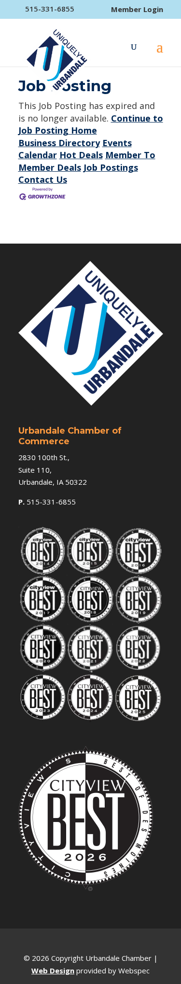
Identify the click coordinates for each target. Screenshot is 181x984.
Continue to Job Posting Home (90, 124)
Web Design (52, 970)
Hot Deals (81, 155)
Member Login (137, 9)
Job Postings (111, 167)
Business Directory (59, 143)
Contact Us (42, 179)
